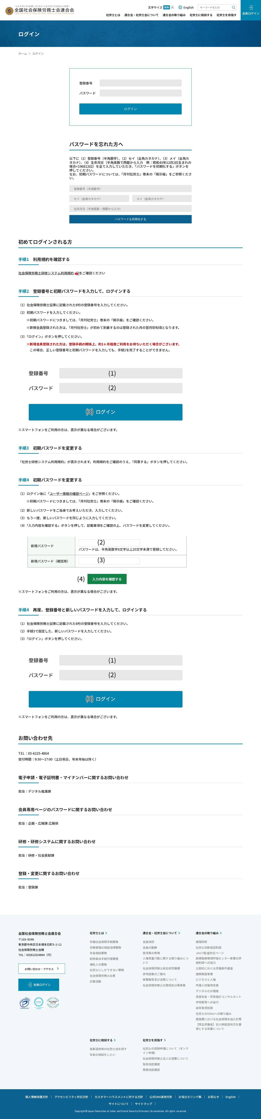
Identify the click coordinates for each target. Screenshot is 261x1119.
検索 (233, 7)
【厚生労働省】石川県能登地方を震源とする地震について (218, 1026)
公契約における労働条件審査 (214, 968)
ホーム (22, 53)
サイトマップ (143, 1104)
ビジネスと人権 (206, 979)
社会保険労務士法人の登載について (165, 1058)
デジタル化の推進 (207, 991)
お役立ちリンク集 (190, 1097)
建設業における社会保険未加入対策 (218, 1019)
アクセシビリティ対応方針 (71, 1097)
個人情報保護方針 (36, 1097)
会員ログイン (250, 13)
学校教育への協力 (207, 1002)
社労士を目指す (227, 15)
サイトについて (119, 1104)
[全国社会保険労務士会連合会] (39, 10)
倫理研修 (201, 942)
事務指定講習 (151, 1070)
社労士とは (113, 15)
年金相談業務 (98, 953)
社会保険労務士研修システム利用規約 (48, 273)
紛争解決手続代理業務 (104, 959)
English (189, 7)
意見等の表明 (151, 953)
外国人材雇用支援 (207, 985)
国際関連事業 (204, 974)
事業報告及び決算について (160, 979)
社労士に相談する (201, 15)
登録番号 (85, 83)
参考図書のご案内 (154, 974)
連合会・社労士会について (141, 15)
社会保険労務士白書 (102, 976)
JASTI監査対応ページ (210, 953)
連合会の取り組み (174, 15)
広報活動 (95, 981)
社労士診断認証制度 (208, 947)
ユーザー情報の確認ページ (69, 493)
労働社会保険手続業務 (104, 942)
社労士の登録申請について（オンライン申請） (165, 1050)
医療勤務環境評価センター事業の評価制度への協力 (218, 960)
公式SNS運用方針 (160, 1097)
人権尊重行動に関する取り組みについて (165, 960)
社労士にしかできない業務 (107, 970)
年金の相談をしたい (102, 1054)
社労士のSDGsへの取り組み (213, 1013)
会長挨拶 (148, 942)
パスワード (87, 93)
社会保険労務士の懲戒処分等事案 (164, 985)
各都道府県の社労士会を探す (108, 1049)
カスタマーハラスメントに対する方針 (119, 1097)
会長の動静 (150, 947)
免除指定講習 (151, 1064)
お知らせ (213, 1097)
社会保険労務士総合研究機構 (161, 968)
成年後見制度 (204, 1008)
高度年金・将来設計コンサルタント (218, 997)
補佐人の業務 (98, 964)
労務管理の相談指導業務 (105, 947)
